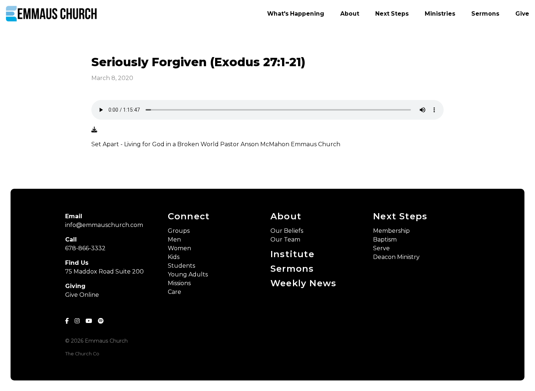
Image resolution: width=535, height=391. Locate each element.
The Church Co (82, 353)
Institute (292, 254)
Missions (179, 283)
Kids (173, 257)
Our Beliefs (286, 230)
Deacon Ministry (396, 257)
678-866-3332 (85, 248)
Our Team (285, 239)
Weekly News (303, 283)
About (285, 216)
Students (181, 265)
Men (174, 239)
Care (174, 291)
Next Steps (400, 216)
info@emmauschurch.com (104, 225)
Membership (391, 230)
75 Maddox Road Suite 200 (104, 271)
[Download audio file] (94, 129)
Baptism (385, 239)
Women (179, 248)
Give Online (82, 294)
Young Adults (188, 274)
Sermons (292, 268)
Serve (381, 248)
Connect (189, 216)
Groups (179, 230)
